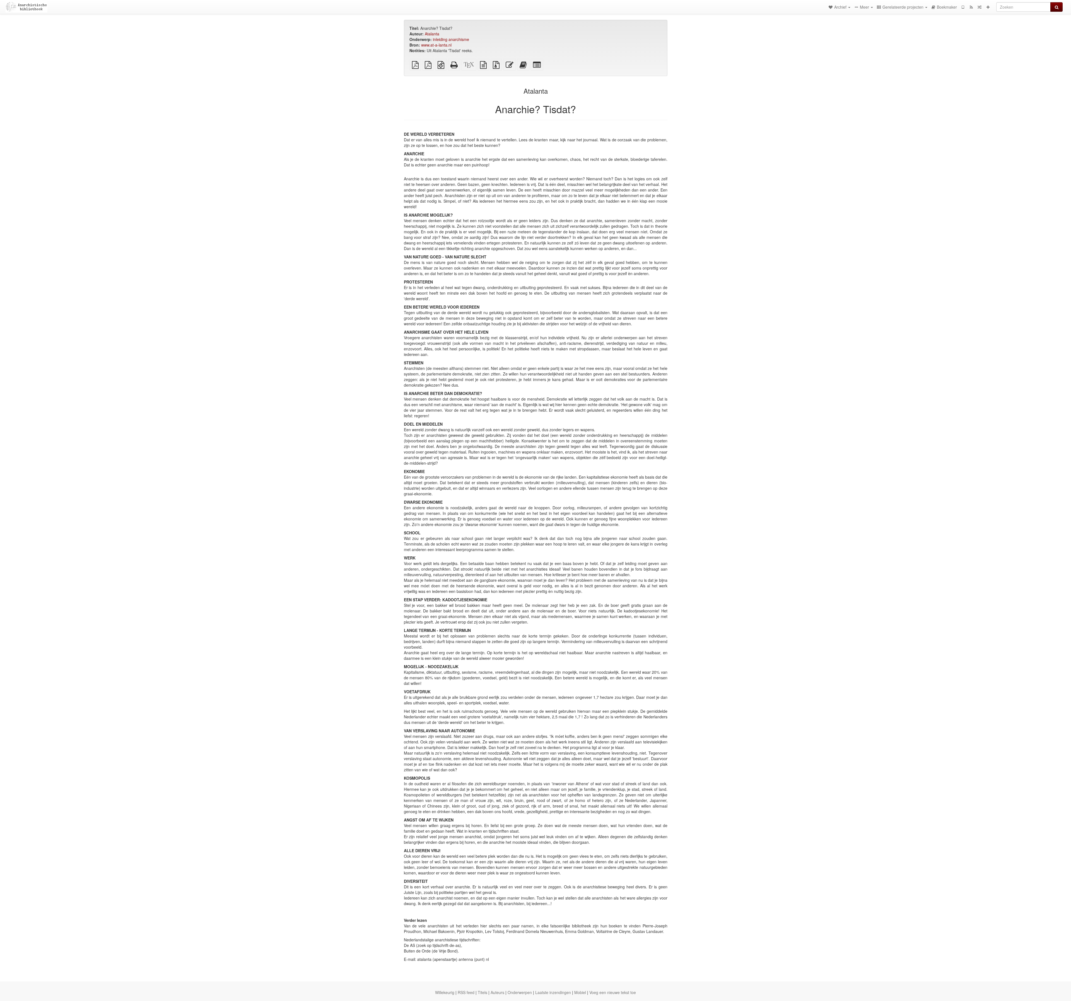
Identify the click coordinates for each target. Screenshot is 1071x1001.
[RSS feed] (971, 7)
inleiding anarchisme (451, 39)
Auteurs (497, 992)
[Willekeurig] (979, 7)
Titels (482, 992)
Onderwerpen (520, 992)
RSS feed (466, 992)
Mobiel (580, 992)
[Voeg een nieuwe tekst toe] (988, 7)
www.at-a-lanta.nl (436, 45)
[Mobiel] (963, 7)
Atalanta (432, 34)
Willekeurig (444, 992)
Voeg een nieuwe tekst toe (612, 992)
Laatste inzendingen (553, 992)
